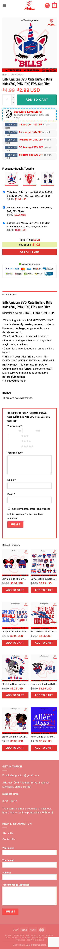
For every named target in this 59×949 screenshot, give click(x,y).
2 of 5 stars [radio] (29, 430)
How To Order (35, 940)
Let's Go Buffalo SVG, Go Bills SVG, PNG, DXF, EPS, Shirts (29, 209)
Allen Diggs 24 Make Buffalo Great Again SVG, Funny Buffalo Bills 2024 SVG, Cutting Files (44, 736)
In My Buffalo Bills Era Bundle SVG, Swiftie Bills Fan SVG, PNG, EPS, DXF (15, 631)
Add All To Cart (29, 251)
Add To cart (37, 99)
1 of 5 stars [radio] (12, 430)
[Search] (47, 5)
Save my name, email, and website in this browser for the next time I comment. (29, 513)
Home (5, 74)
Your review (15, 452)
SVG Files (19, 935)
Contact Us (8, 839)
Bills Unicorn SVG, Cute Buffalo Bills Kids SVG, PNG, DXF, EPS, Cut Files (30, 194)
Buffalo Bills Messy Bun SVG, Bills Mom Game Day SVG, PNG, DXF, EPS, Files (28, 225)
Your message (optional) (16, 884)
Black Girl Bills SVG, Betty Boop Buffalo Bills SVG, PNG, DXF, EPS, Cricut (15, 736)
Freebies (20, 940)
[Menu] (4, 5)
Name (11, 479)
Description (9, 294)
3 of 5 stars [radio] (14, 436)
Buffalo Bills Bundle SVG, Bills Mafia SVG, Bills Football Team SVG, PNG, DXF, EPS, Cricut (44, 578)
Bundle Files (46, 935)
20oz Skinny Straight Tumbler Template (29, 937)
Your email (8, 860)
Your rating (14, 426)
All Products (17, 74)
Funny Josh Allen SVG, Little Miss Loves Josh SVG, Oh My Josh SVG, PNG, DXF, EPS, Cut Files (44, 684)
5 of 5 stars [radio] (14, 446)
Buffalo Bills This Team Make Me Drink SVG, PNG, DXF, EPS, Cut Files (44, 631)
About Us (7, 833)
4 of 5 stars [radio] (14, 441)
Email (11, 494)
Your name (8, 848)
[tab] (29, 294)
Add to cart (15, 590)
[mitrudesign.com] (29, 5)
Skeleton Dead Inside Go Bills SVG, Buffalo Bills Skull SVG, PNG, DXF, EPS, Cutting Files (15, 684)
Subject (6, 872)
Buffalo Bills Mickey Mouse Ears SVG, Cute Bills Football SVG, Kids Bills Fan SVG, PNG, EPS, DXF (15, 578)
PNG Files (31, 935)
